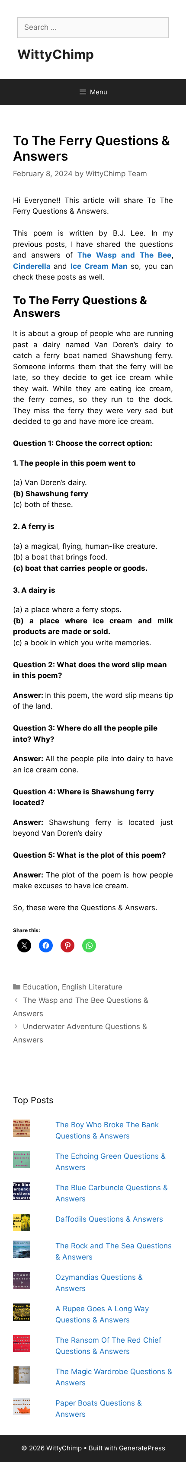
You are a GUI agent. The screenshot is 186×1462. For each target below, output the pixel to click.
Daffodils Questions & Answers (109, 1219)
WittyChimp (55, 54)
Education (40, 987)
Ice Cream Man (99, 266)
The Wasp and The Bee (124, 255)
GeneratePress (142, 1448)
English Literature (92, 987)
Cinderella (32, 266)
